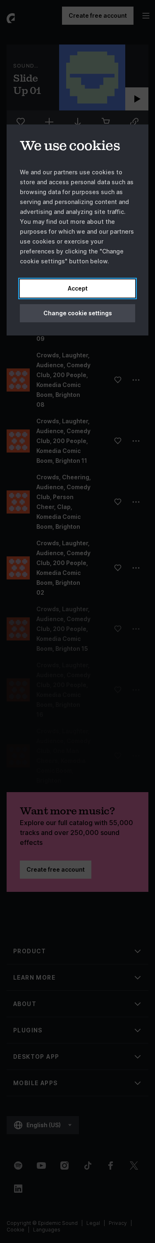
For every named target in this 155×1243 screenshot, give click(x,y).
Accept (78, 288)
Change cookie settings (77, 313)
